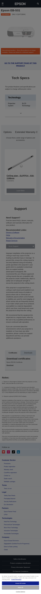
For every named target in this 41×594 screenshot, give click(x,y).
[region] (20, 583)
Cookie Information (16, 579)
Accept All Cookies (20, 583)
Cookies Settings (20, 591)
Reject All (20, 587)
